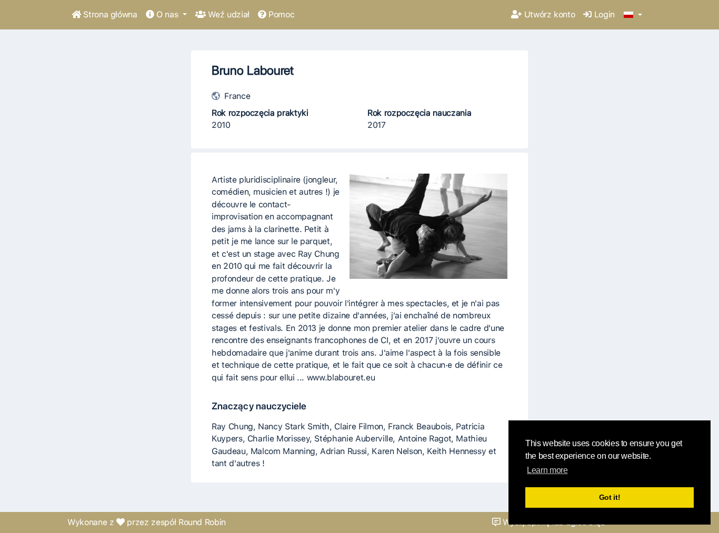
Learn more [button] (547, 470)
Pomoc (280, 14)
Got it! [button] (610, 497)
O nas (167, 14)
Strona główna (109, 14)
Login (603, 14)
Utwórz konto (548, 14)
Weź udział (227, 14)
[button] (633, 15)
